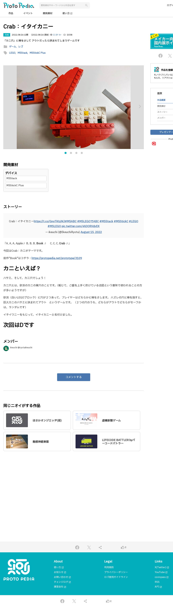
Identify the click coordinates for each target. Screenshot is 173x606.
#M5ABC (71, 221)
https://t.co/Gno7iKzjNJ (49, 221)
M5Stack (11, 178)
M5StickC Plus (15, 185)
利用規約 (109, 567)
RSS (157, 582)
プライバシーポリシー (116, 572)
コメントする (74, 377)
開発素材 (47, 13)
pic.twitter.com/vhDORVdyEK (81, 226)
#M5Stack (106, 221)
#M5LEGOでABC (88, 221)
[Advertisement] (73, 486)
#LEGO (133, 221)
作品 (10, 13)
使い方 (67, 13)
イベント (28, 13)
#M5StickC (121, 221)
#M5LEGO (54, 226)
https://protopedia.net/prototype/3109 (57, 258)
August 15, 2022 (91, 232)
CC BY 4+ (57, 34)
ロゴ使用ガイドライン (116, 577)
